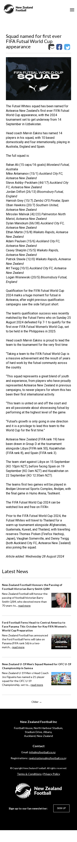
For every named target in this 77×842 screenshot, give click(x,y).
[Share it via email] (51, 47)
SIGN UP (61, 808)
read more (24, 605)
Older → (36, 701)
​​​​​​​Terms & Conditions (29, 774)
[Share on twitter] (67, 47)
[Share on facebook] (59, 47)
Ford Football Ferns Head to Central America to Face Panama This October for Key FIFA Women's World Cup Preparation (34, 626)
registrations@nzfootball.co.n (47, 758)
